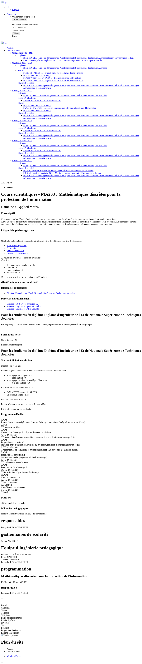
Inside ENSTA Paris (27, 98)
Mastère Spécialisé (26, 83)
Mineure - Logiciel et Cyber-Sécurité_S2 (24, 306)
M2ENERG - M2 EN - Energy (37, 110)
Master (21, 70)
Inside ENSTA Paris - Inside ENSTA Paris (42, 100)
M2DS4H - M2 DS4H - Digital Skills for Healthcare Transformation (53, 80)
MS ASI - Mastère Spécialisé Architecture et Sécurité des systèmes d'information (58, 170)
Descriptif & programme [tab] (17, 253)
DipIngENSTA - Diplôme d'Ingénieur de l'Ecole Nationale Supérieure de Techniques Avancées (65, 68)
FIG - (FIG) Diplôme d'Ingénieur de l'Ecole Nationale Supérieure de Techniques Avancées (62, 60)
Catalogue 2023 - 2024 (22, 120)
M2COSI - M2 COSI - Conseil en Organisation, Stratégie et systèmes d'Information (59, 108)
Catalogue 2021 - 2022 (22, 160)
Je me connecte (19, 19)
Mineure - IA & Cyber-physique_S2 (22, 304)
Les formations (13, 50)
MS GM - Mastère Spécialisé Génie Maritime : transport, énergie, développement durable (62, 173)
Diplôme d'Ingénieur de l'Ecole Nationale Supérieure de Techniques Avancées (41, 293)
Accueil (10, 48)
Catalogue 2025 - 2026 (22, 63)
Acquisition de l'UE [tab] (15, 250)
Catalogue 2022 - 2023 (22, 140)
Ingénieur (22, 55)
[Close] (2, 598)
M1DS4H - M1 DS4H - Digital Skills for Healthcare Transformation (53, 73)
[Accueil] (4, 2)
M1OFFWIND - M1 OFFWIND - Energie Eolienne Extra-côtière (52, 78)
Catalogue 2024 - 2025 (22, 90)
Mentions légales (14, 656)
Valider (16, 33)
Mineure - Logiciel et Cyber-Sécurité (23, 309)
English (15, 9)
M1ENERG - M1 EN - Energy (37, 75)
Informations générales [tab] (16, 245)
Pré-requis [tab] (11, 248)
